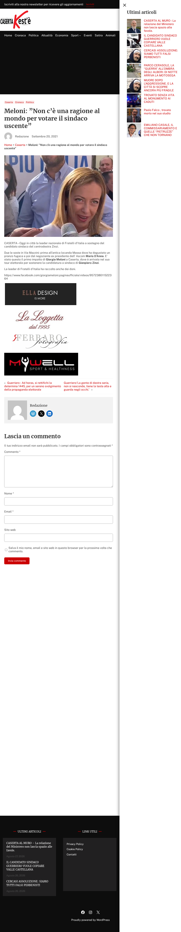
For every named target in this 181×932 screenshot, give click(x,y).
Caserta (9, 102)
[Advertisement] (90, 67)
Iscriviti (90, 4)
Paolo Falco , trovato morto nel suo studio (157, 111)
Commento (12, 452)
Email (8, 511)
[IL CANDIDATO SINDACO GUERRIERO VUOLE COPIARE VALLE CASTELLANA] (134, 41)
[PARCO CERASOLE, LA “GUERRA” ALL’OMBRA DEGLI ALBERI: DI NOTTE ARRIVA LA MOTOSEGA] (134, 71)
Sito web (10, 530)
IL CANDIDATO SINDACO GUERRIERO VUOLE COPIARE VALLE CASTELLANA (160, 40)
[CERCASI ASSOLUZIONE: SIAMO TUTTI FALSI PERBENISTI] (134, 56)
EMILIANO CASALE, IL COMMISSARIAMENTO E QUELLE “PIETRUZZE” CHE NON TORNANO (160, 130)
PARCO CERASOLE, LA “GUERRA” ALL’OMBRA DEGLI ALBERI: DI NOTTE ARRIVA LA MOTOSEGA (160, 70)
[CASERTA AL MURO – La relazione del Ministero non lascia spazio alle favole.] (134, 26)
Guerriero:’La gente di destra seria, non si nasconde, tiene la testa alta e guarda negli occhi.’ (87, 386)
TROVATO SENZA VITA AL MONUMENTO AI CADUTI (159, 98)
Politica (30, 102)
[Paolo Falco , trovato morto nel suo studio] (134, 115)
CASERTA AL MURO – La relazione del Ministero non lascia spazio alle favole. (160, 25)
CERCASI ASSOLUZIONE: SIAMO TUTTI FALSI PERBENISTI (161, 54)
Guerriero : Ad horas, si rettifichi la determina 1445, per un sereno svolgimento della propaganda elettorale (32, 386)
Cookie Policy (75, 849)
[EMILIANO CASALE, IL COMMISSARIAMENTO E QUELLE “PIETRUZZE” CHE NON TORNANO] (134, 130)
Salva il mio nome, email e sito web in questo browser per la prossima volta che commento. (60, 549)
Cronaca (19, 102)
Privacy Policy (75, 843)
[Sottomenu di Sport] (80, 35)
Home (8, 145)
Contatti (72, 854)
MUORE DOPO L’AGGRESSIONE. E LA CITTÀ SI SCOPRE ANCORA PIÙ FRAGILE (159, 85)
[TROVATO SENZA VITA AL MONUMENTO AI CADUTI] (134, 100)
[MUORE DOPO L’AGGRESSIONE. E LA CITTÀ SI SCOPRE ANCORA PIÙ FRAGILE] (134, 86)
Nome (9, 493)
